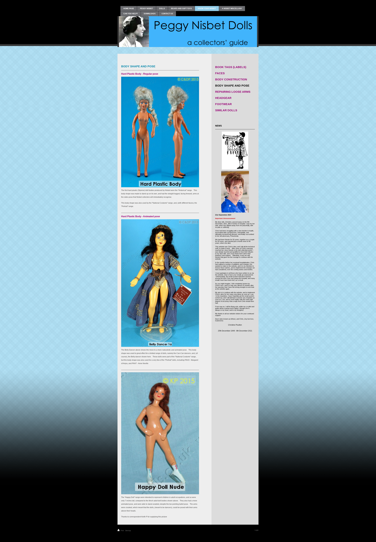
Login (256, 530)
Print (122, 530)
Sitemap (128, 530)
